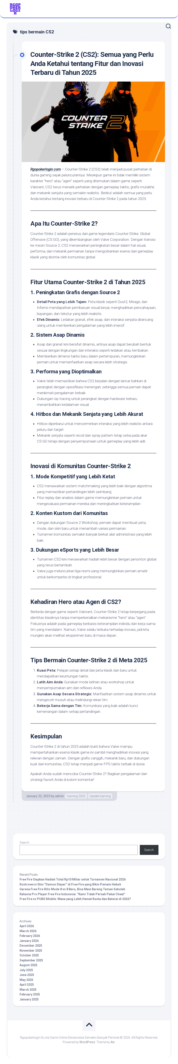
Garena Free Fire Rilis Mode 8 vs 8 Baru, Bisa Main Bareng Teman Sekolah (72, 889)
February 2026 (30, 936)
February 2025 (30, 994)
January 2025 (29, 999)
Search (24, 842)
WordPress (87, 1042)
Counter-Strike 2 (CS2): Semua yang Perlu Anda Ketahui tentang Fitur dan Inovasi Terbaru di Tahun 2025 (91, 63)
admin (59, 796)
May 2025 (26, 980)
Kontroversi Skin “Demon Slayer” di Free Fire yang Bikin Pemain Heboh (70, 884)
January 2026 (29, 941)
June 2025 (27, 975)
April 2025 (27, 984)
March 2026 (28, 931)
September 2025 (31, 960)
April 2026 (27, 926)
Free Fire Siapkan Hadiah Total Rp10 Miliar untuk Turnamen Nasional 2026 (73, 879)
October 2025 (29, 955)
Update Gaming (100, 796)
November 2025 (31, 950)
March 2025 (28, 989)
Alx (112, 1042)
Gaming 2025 (76, 796)
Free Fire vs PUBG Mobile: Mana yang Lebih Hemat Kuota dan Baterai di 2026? (75, 899)
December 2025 (31, 945)
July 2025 (26, 970)
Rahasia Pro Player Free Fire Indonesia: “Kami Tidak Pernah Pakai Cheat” (72, 894)
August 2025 (28, 965)
